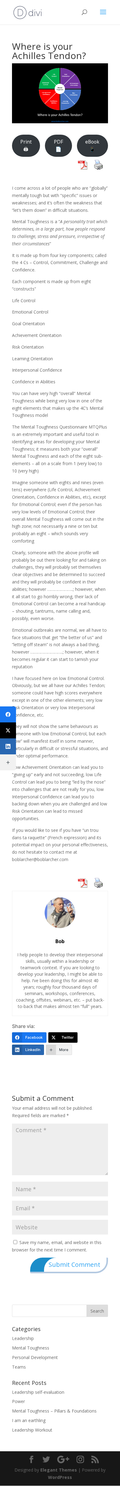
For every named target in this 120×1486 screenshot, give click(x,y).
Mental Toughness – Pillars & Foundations (54, 1411)
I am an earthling (29, 1420)
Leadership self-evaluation (38, 1392)
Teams (19, 1367)
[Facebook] (8, 714)
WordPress (60, 1477)
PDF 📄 (58, 145)
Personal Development (35, 1357)
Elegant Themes (58, 1470)
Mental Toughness (30, 1348)
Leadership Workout (32, 1430)
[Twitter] (8, 730)
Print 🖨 (26, 145)
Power (18, 1401)
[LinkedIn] (8, 746)
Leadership (23, 1338)
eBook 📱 (92, 145)
